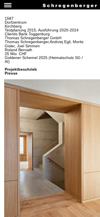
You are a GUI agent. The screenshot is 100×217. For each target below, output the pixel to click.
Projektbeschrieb (21, 69)
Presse (11, 73)
